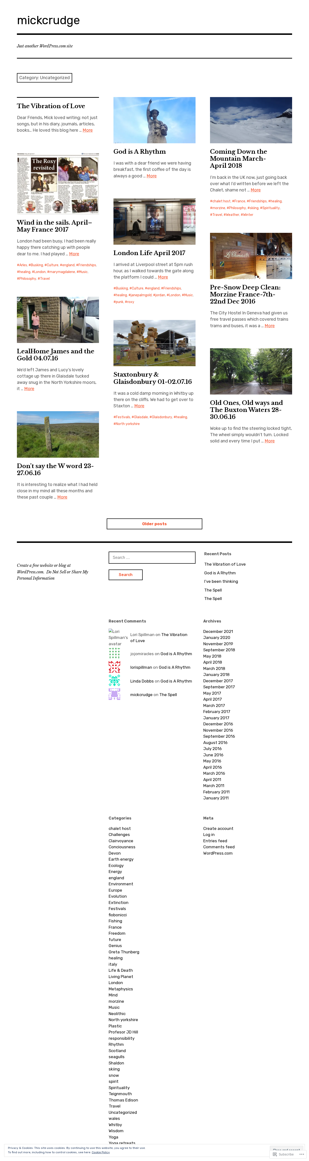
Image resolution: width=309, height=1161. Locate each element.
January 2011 (216, 798)
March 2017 (214, 705)
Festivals (123, 417)
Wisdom (116, 1130)
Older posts (154, 523)
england (68, 265)
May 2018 (212, 656)
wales (114, 1118)
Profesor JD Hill (123, 1032)
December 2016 (218, 723)
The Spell (213, 590)
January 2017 (216, 717)
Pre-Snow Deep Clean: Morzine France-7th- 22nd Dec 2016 (245, 294)
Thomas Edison (123, 1100)
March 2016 (214, 773)
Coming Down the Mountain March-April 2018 (238, 158)
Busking (37, 265)
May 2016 (212, 761)
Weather (232, 215)
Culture (52, 265)
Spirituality (271, 208)
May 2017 (212, 693)
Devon (115, 853)
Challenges (119, 834)
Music (83, 272)
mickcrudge (48, 20)
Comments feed (219, 846)
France (239, 201)
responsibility (121, 1038)
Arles (23, 265)
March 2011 (213, 785)
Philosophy (237, 208)
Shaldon (116, 1063)
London (40, 272)
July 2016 (212, 748)
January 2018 (216, 674)
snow (114, 1075)
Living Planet (121, 976)
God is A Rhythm (139, 151)
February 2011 (216, 791)
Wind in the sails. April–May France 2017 (54, 226)
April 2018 (212, 662)
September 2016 (219, 736)
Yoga (113, 1137)
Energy (115, 871)
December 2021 (218, 631)
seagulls (117, 1056)
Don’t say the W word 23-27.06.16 (55, 470)
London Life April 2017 (149, 253)
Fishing (115, 920)
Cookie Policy (101, 1152)
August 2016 (215, 742)
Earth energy (121, 859)
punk (119, 302)
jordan (160, 295)
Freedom (117, 933)
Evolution (118, 896)
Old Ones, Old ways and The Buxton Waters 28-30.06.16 (246, 409)
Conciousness (122, 846)
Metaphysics (121, 988)
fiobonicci (118, 914)
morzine (218, 208)
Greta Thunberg (124, 951)
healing (276, 201)
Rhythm (116, 1044)
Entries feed (215, 840)
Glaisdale (141, 417)
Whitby (115, 1124)
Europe (115, 890)
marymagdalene (62, 272)
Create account (218, 828)
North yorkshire (128, 424)
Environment (121, 883)
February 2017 (216, 711)
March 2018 (214, 668)
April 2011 (212, 779)
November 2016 (218, 730)
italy (113, 964)
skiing (254, 208)
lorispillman (141, 667)
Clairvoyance (121, 840)
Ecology (116, 865)
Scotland (117, 1050)
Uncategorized (123, 1112)
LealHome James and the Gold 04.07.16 (55, 355)
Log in (209, 834)
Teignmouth (120, 1093)
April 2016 (212, 767)
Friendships (258, 201)
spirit (114, 1081)
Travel (217, 215)
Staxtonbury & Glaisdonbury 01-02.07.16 (152, 378)
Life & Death (121, 970)
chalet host (221, 201)
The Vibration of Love (51, 106)
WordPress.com (218, 853)
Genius (115, 945)
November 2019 (218, 643)
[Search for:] (152, 557)
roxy (130, 302)
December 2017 (218, 680)
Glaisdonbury (162, 417)
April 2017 (212, 699)
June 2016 (213, 754)
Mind (113, 995)
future (115, 939)
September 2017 (219, 686)
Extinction (118, 902)
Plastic (115, 1026)
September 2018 (219, 649)
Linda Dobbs (142, 681)
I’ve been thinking (221, 581)
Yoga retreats (122, 1143)
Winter (248, 215)
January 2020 (216, 637)
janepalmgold (141, 295)
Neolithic (117, 1013)
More (88, 130)
